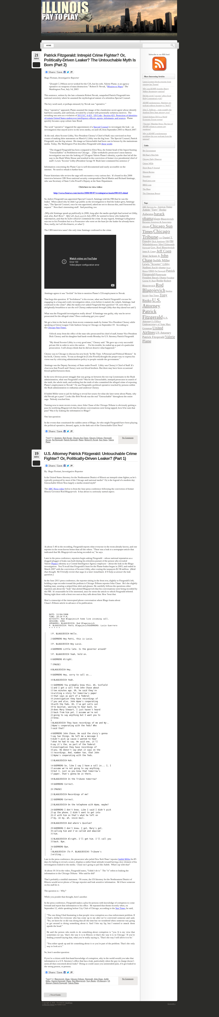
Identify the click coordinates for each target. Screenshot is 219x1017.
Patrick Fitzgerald (71, 440)
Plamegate (160, 274)
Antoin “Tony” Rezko (154, 209)
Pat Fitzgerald (57, 440)
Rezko (159, 280)
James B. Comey (149, 251)
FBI (167, 241)
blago (156, 218)
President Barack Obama (154, 277)
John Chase (98, 979)
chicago (146, 226)
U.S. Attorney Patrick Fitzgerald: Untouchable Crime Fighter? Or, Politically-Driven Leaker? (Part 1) (90, 456)
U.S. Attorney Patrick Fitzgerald (152, 308)
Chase (67, 979)
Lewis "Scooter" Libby (156, 264)
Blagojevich (59, 979)
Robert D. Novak (91, 440)
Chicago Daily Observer (152, 159)
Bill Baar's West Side (151, 155)
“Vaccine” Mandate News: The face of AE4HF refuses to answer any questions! (158, 126)
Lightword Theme (48, 1005)
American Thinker (165, 207)
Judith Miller (161, 260)
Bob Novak (67, 438)
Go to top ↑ (172, 1004)
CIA (160, 238)
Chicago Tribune (96, 438)
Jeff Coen (164, 251)
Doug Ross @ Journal (151, 168)
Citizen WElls (148, 163)
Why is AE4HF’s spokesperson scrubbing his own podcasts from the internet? (157, 136)
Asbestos (147, 214)
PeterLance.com (149, 181)
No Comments (127, 438)
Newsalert (146, 176)
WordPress (68, 1003)
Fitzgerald (108, 438)
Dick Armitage (158, 241)
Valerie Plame (73, 983)
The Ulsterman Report (151, 193)
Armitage (58, 438)
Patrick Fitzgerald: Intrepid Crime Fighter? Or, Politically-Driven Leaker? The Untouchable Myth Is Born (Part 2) (90, 60)
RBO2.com (147, 185)
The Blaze (147, 189)
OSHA (151, 271)
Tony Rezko (91, 981)
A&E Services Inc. (149, 207)
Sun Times (103, 440)
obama (162, 267)
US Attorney (102, 981)
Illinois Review (148, 172)
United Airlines (152, 330)
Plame (81, 440)
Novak (48, 440)
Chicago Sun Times (80, 438)
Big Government (149, 151)
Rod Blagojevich (78, 981)
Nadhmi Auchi (150, 267)
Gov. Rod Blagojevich (163, 247)
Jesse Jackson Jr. (151, 256)
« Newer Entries (55, 995)
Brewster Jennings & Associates (156, 222)
